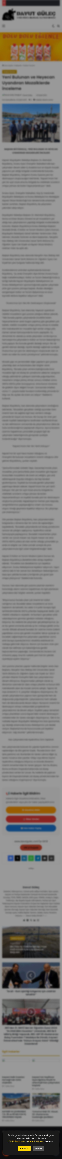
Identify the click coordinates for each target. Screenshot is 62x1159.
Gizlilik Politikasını (17, 1141)
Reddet (38, 1148)
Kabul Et (24, 1148)
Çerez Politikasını (36, 1141)
